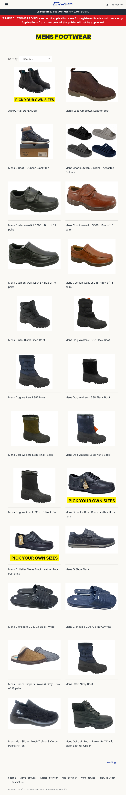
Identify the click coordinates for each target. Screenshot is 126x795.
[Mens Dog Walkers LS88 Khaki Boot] (34, 428)
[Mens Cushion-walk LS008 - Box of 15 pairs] (34, 199)
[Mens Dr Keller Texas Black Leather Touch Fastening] (34, 543)
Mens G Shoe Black (77, 569)
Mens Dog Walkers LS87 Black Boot (87, 340)
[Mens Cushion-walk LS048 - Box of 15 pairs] (34, 256)
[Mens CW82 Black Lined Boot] (34, 313)
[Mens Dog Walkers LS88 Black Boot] (91, 371)
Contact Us (17, 782)
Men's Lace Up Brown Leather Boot (87, 110)
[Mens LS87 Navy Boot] (91, 657)
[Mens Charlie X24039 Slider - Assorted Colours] (91, 141)
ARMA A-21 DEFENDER (22, 110)
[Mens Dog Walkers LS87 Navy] (34, 371)
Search (12, 777)
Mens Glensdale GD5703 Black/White (31, 626)
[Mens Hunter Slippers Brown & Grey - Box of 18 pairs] (34, 657)
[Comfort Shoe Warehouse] (63, 4)
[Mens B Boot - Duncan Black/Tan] (34, 141)
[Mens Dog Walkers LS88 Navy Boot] (91, 428)
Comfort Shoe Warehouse (30, 789)
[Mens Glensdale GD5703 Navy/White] (91, 600)
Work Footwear (88, 777)
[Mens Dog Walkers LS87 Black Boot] (91, 313)
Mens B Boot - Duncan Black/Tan (28, 167)
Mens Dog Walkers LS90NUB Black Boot (33, 512)
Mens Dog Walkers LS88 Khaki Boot (30, 454)
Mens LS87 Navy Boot (79, 684)
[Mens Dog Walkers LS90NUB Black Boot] (34, 485)
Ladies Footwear (49, 777)
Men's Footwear (28, 777)
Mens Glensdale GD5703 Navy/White (88, 626)
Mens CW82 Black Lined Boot (26, 340)
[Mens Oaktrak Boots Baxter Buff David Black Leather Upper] (91, 715)
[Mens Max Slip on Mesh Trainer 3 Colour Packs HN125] (34, 715)
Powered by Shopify (56, 789)
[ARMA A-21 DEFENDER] (34, 84)
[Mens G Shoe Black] (91, 543)
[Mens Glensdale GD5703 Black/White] (34, 600)
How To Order (107, 777)
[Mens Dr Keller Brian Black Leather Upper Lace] (91, 485)
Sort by (13, 58)
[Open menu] (6, 4)
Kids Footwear (69, 777)
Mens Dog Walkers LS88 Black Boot (87, 397)
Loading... (112, 762)
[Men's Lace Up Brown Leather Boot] (91, 84)
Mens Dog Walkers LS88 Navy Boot (87, 454)
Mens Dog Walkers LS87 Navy (27, 397)
